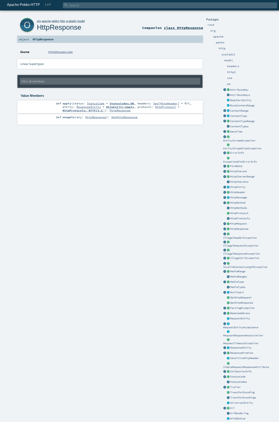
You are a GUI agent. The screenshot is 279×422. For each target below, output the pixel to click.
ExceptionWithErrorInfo (240, 161)
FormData (236, 166)
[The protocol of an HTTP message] (228, 213)
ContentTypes (239, 126)
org (39, 21)
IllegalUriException (244, 258)
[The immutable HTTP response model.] (228, 229)
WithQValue (237, 418)
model (81, 21)
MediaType (237, 281)
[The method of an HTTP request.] (228, 203)
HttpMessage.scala (60, 52)
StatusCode (237, 376)
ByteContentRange (242, 105)
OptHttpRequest (241, 297)
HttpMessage (238, 197)
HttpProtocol (239, 213)
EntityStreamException (239, 140)
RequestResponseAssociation (243, 335)
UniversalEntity (241, 402)
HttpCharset (238, 171)
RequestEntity (240, 318)
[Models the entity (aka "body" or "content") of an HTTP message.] (228, 187)
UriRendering (239, 413)
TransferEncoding (242, 392)
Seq (155, 103)
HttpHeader (237, 192)
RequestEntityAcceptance (240, 327)
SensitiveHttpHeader (244, 358)
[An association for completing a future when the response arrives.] (228, 353)
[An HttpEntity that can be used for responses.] (228, 348)
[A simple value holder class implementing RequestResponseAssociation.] (228, 363)
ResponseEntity (241, 347)
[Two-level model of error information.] (228, 153)
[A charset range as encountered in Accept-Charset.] (228, 177)
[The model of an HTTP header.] (228, 192)
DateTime (236, 131)
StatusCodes (238, 381)
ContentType (238, 115)
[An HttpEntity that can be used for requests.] (228, 318)
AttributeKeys (240, 95)
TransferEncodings (243, 397)
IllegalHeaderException (240, 237)
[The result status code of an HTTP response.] (228, 377)
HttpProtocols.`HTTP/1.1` (83, 110)
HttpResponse (239, 228)
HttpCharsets (239, 181)
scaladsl (71, 21)
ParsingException (242, 308)
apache (46, 21)
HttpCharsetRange (242, 176)
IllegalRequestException (240, 245)
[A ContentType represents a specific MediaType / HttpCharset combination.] (228, 116)
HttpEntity (237, 187)
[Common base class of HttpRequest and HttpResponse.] (228, 197)
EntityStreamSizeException (242, 148)
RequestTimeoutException (240, 343)
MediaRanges (238, 276)
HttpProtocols (240, 218)
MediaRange (237, 271)
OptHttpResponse (241, 302)
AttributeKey (239, 89)
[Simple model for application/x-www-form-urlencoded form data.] (228, 166)
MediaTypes (237, 287)
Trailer (235, 387)
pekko (55, 21)
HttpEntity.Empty (120, 107)
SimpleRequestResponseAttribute (246, 367)
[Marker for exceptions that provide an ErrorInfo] (228, 158)
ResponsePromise (241, 352)
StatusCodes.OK (122, 103)
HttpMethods (238, 207)
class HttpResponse (183, 28)
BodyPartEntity (241, 100)
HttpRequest (238, 223)
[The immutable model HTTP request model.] (228, 224)
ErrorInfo (237, 152)
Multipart (237, 292)
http (62, 21)
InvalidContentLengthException (245, 267)
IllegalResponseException (241, 253)
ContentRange (239, 110)
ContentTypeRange (242, 121)
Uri (232, 408)
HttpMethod (237, 202)
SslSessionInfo (241, 371)
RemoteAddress (240, 313)
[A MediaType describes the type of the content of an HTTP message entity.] (228, 282)
